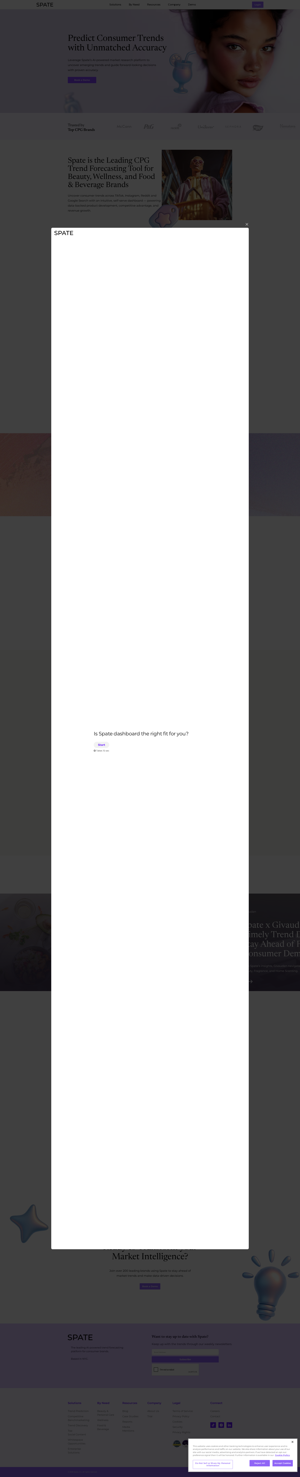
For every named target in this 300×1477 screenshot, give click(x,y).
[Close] (292, 1441)
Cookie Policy (282, 1455)
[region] (243, 1455)
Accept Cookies (282, 1463)
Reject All (259, 1463)
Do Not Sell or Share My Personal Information (212, 1464)
